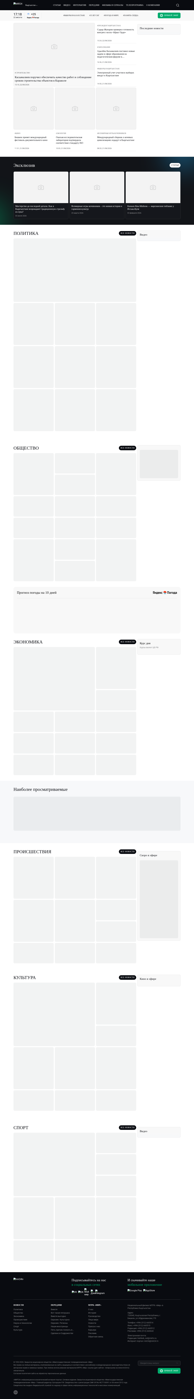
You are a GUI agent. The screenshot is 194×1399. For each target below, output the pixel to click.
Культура (17, 1330)
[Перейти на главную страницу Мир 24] (17, 5)
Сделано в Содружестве (62, 1333)
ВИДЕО (66, 5)
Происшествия (20, 1320)
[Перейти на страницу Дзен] (93, 1292)
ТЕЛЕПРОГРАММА (134, 5)
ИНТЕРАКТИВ (79, 5)
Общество (18, 1313)
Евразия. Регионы (59, 1323)
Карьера (92, 1330)
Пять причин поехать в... (62, 1330)
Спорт (16, 1326)
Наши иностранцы (59, 1326)
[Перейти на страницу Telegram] (100, 1292)
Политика (18, 1309)
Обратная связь (95, 1337)
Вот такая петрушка (60, 1313)
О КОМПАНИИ (153, 5)
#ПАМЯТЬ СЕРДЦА (130, 15)
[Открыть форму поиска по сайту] (178, 5)
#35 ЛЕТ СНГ (94, 15)
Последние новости (151, 28)
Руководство (94, 1316)
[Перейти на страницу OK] (81, 1292)
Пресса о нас (94, 1326)
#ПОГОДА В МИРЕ (111, 15)
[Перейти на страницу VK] (74, 1292)
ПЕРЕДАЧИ (94, 5)
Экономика (18, 1316)
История (92, 1313)
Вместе (54, 1309)
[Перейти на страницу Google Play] (135, 1292)
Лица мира (93, 1320)
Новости (92, 1323)
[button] (31, 5)
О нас (90, 1309)
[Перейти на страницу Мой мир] (87, 1292)
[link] (22, 72)
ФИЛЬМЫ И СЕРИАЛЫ (112, 5)
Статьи (175, 165)
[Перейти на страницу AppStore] (149, 1292)
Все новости (127, 233)
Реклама (92, 1333)
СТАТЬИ (57, 5)
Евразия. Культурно (60, 1320)
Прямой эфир (171, 15)
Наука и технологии (22, 1323)
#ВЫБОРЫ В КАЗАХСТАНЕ (74, 15)
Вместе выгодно (58, 1316)
